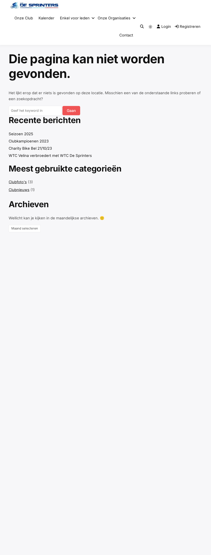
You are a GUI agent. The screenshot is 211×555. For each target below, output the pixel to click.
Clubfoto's (18, 182)
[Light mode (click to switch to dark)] (150, 27)
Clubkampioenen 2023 (29, 141)
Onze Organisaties (114, 18)
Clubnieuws (19, 190)
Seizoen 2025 (21, 134)
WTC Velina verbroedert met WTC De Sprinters (50, 155)
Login (166, 26)
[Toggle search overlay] (142, 27)
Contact (126, 35)
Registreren (190, 26)
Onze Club (23, 18)
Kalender (46, 18)
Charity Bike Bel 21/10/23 (30, 148)
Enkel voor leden (75, 18)
